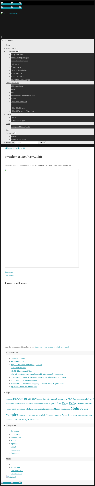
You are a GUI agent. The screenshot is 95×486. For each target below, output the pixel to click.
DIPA (86, 399)
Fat (13, 403)
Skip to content (7, 40)
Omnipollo (31, 415)
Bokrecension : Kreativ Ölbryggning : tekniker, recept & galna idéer (37, 384)
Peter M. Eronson (55, 415)
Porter (64, 414)
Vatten (91, 415)
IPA (64, 403)
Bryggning (15, 431)
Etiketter (9, 403)
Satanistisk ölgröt (17, 361)
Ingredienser (16, 434)
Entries (15, 467)
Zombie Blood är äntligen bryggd (24, 380)
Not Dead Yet (22, 415)
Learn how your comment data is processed (52, 347)
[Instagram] (20, 4)
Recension (72, 415)
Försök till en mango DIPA (21, 371)
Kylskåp (14, 409)
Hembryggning (34, 403)
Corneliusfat (80, 399)
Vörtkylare (9, 419)
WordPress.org (16, 474)
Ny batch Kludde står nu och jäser (24, 387)
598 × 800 (62, 165)
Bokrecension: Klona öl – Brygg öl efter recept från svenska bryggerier (38, 377)
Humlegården (44, 403)
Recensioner (15, 450)
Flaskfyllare (18, 403)
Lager (19, 409)
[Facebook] (6, 4)
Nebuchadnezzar (65, 409)
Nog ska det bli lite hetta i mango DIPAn (26, 365)
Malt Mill (51, 409)
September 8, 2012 (27, 165)
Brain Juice (46, 399)
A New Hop (9, 399)
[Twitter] (15, 4)
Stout (79, 415)
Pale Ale (45, 415)
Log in (13, 464)
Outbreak (39, 415)
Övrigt (13, 447)
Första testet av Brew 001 (15, 148)
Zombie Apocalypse (22, 419)
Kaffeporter (79, 403)
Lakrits (23, 409)
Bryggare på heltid (18, 358)
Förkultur (24, 403)
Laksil (28, 409)
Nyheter (14, 444)
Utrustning (15, 453)
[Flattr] (11, 477)
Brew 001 (71, 398)
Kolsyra (8, 409)
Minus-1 (14, 440)
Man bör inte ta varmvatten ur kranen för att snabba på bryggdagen (37, 374)
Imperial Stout (55, 403)
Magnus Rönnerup (12, 165)
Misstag (57, 409)
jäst (67, 403)
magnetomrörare (35, 409)
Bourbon (39, 399)
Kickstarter (88, 403)
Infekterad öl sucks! (18, 368)
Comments (17, 471)
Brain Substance (58, 399)
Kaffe (72, 403)
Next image (9, 275)
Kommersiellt (16, 437)
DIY (92, 399)
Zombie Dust (34, 419)
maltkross (44, 409)
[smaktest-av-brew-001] (42, 267)
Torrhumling (85, 415)
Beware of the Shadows (25, 398)
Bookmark (9, 272)
